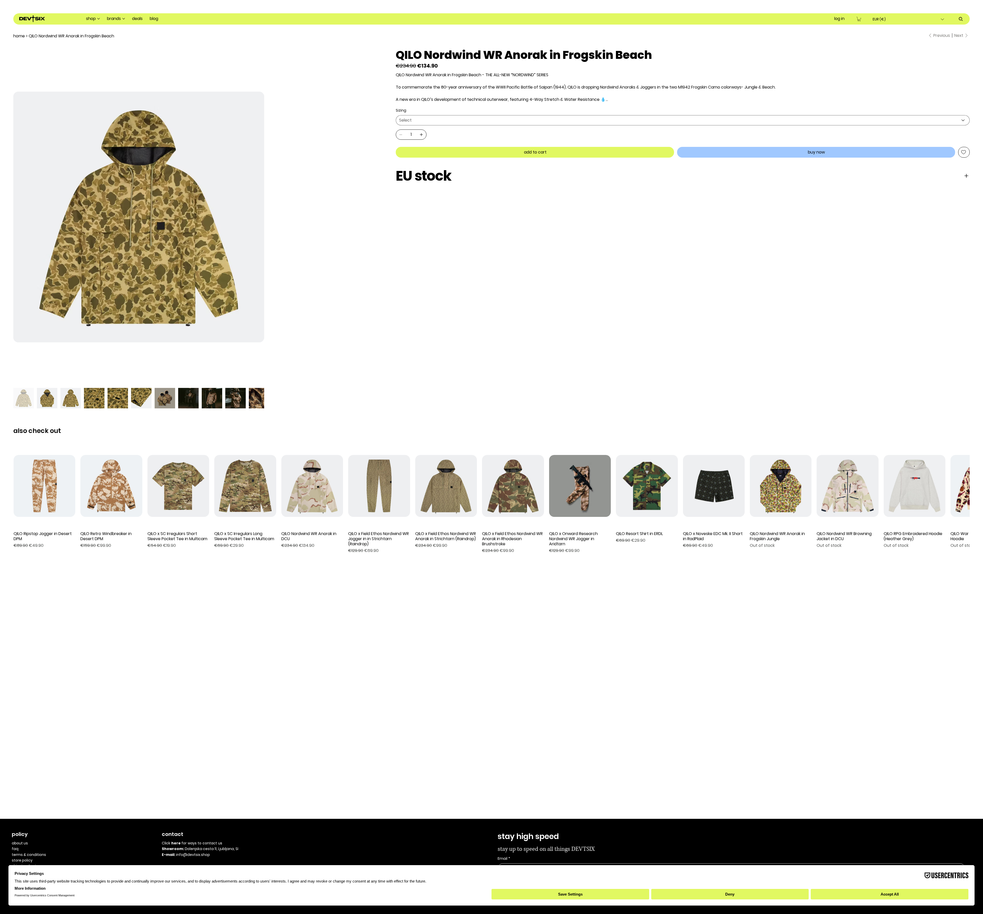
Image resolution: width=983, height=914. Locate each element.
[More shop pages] (98, 18)
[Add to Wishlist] (964, 152)
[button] (859, 19)
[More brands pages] (123, 18)
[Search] (961, 19)
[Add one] (421, 134)
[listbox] (908, 19)
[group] (491, 639)
